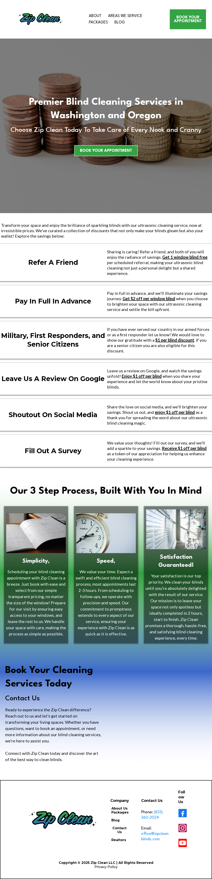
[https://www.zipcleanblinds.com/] (41, 19)
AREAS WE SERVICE (125, 16)
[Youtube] (182, 842)
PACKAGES (98, 22)
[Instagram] (182, 828)
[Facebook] (182, 813)
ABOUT (95, 16)
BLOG (119, 22)
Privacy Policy (106, 867)
